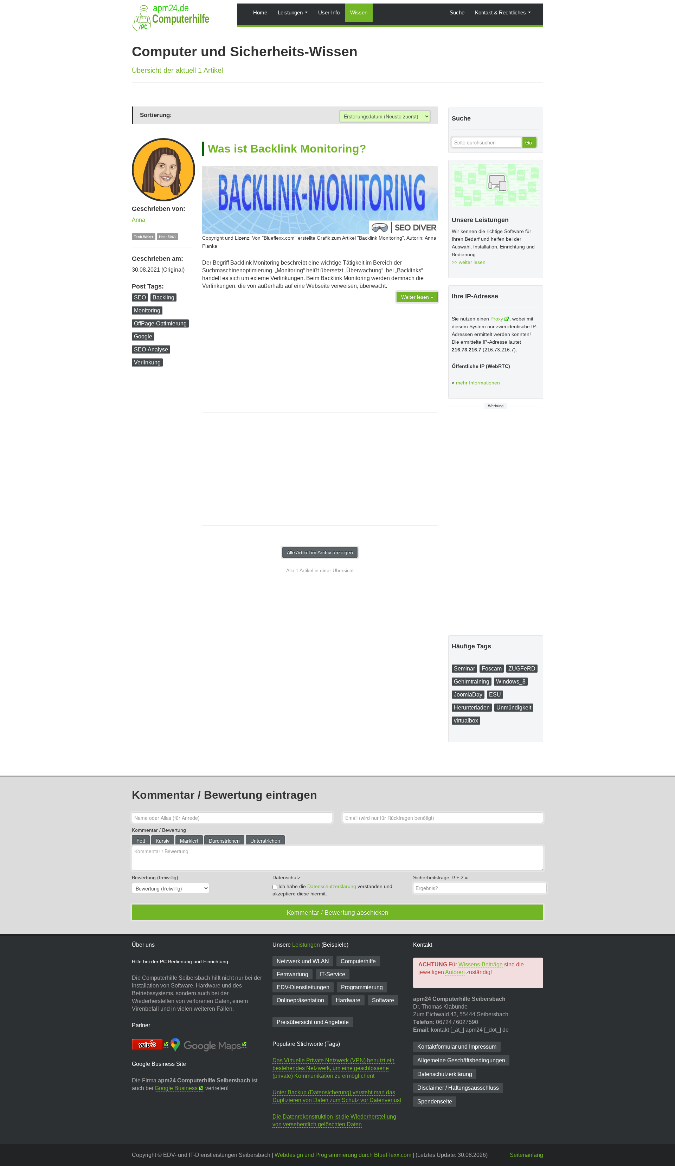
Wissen (358, 12)
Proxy (496, 319)
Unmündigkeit (513, 708)
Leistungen (291, 12)
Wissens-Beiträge (480, 964)
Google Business (176, 1088)
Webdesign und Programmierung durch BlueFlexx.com (343, 1155)
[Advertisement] (320, 469)
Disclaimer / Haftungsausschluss (458, 1088)
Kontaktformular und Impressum (456, 1047)
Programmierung (362, 987)
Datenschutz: (287, 877)
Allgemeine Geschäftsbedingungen (461, 1060)
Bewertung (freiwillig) (155, 877)
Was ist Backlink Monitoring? (287, 148)
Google (143, 336)
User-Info (329, 12)
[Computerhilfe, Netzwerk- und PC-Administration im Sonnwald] (242, 9)
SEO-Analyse (151, 349)
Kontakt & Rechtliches (501, 12)
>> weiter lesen (469, 262)
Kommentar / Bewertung (159, 830)
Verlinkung (147, 362)
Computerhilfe (358, 961)
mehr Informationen (478, 383)
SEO (140, 297)
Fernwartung (292, 974)
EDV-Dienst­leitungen (303, 987)
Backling (163, 297)
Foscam (492, 669)
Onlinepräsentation (300, 1000)
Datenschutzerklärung (331, 886)
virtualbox (466, 721)
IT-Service (332, 974)
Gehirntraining (471, 682)
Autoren (455, 972)
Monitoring (147, 310)
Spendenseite (434, 1102)
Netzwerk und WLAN (303, 961)
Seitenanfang (526, 1155)
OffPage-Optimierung (160, 323)
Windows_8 (511, 682)
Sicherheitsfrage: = (440, 877)
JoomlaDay (468, 695)
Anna (138, 220)
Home (260, 12)
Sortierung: (156, 115)
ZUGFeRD (521, 669)
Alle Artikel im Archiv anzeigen (320, 552)
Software (383, 1000)
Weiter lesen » (417, 297)
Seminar (464, 669)
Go (528, 142)
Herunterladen (472, 708)
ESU (495, 695)
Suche (457, 12)
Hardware (348, 1000)
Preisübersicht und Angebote (313, 1022)
